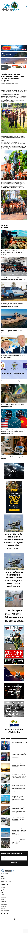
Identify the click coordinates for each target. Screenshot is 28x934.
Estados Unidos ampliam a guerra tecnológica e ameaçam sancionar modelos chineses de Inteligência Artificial (13, 431)
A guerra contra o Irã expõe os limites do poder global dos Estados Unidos (18, 841)
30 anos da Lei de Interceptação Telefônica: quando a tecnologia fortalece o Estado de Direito (19, 754)
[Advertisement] (14, 26)
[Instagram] (7, 913)
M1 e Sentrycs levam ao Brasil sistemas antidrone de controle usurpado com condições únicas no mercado (12, 304)
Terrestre (16, 83)
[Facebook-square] (1, 913)
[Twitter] (4, 913)
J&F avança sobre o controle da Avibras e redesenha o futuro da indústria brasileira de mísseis (19, 776)
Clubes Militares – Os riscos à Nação (11, 381)
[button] (24, 7)
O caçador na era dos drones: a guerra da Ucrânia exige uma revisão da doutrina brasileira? (12, 252)
